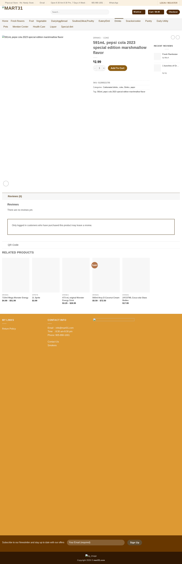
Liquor (53, 27)
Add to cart (117, 68)
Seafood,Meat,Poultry (83, 21)
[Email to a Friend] (106, 98)
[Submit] (106, 12)
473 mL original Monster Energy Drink (73, 298)
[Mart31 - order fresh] (24, 12)
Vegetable (41, 21)
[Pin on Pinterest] (111, 98)
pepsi (133, 87)
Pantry (148, 21)
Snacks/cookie (133, 21)
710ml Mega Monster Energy (15, 297)
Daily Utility (162, 21)
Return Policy (9, 329)
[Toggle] (5, 196)
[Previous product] (178, 37)
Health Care (39, 27)
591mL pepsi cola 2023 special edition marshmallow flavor (121, 92)
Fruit (31, 21)
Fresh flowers (17, 21)
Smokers (52, 345)
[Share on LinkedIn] (116, 98)
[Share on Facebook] (95, 98)
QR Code (13, 244)
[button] (156, 12)
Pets (5, 27)
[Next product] (173, 37)
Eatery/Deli (104, 21)
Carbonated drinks (110, 87)
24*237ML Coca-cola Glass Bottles (134, 298)
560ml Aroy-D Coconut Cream (105, 297)
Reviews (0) (15, 196)
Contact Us (53, 341)
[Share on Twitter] (101, 98)
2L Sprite (36, 297)
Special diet (67, 27)
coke (106, 38)
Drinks (118, 21)
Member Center (20, 27)
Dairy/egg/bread (59, 21)
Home (5, 21)
